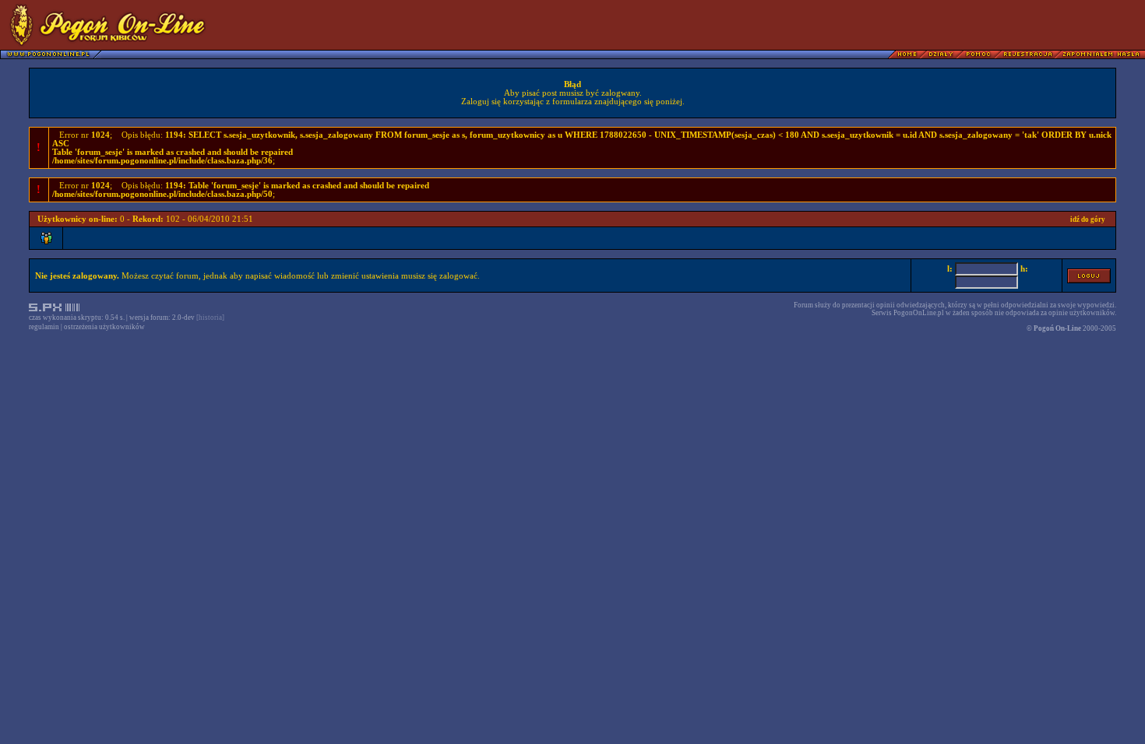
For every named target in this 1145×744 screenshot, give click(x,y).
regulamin (44, 327)
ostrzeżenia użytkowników (104, 327)
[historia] (210, 317)
